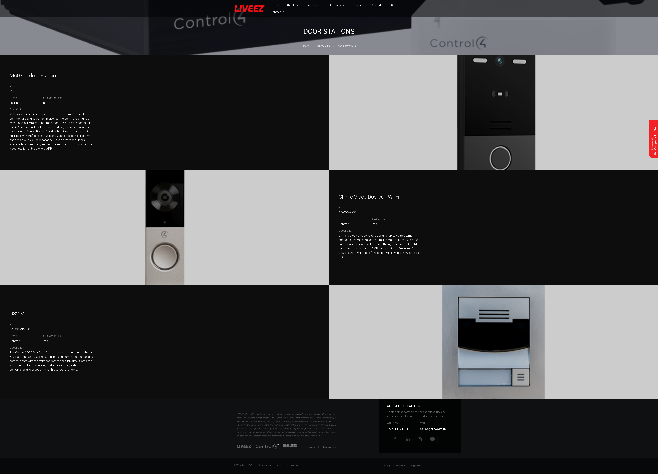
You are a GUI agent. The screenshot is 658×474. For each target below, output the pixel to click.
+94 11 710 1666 (401, 429)
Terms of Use (330, 447)
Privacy (311, 447)
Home (275, 5)
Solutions (335, 5)
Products (311, 5)
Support (376, 5)
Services (357, 5)
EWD (421, 465)
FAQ (391, 5)
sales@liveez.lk (433, 429)
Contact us (278, 12)
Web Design (410, 465)
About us (292, 5)
